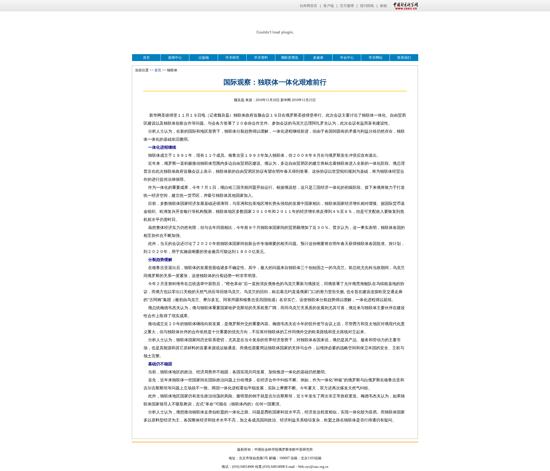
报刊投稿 (367, 6)
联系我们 (404, 58)
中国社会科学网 (404, 5)
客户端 (328, 6)
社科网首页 (308, 6)
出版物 (204, 58)
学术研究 (232, 58)
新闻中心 (175, 58)
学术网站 (375, 58)
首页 (146, 58)
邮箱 (383, 6)
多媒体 (318, 58)
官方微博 (347, 6)
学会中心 (347, 58)
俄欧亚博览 (289, 58)
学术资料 (261, 58)
